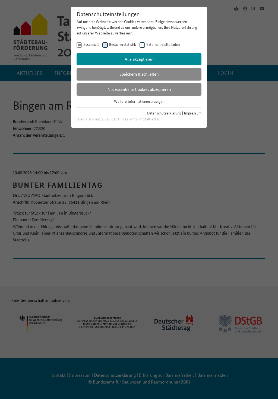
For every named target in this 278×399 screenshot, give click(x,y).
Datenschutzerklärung (164, 113)
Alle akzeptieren (139, 59)
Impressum (192, 113)
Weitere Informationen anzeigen (139, 101)
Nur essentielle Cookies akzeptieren (139, 89)
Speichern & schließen (139, 74)
